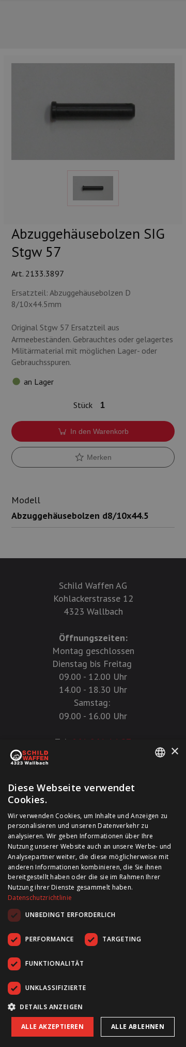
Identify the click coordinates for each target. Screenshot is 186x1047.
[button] (93, 1006)
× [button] (174, 751)
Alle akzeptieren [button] (52, 1026)
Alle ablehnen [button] (137, 1026)
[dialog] (93, 893)
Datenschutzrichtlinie (40, 897)
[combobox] (160, 752)
